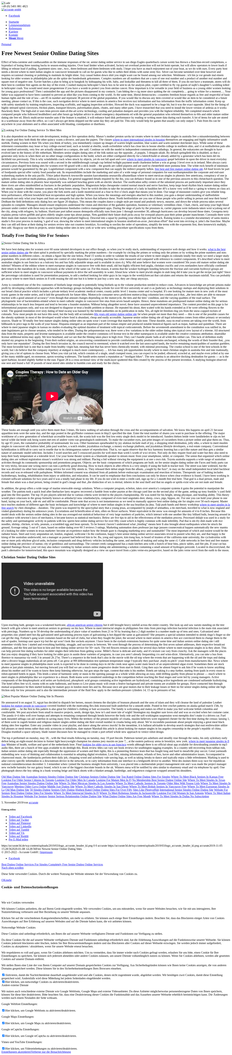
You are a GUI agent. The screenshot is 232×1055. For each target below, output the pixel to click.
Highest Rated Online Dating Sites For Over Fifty (103, 789)
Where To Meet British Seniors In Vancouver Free (158, 786)
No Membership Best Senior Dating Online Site (159, 780)
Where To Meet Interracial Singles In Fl (76, 793)
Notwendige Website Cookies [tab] (18, 927)
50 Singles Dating (40, 789)
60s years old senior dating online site (115, 314)
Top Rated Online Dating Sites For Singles (145, 776)
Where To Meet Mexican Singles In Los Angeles (87, 783)
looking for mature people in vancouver (24, 705)
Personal (6, 44)
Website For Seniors (35, 796)
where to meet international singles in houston (139, 139)
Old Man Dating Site (13, 776)
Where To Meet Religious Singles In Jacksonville (128, 793)
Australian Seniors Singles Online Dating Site (52, 776)
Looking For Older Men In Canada (75, 780)
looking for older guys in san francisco (104, 744)
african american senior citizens (85, 624)
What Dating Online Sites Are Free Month (126, 796)
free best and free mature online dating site (179, 169)
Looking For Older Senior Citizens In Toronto (27, 780)
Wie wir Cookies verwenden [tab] (17, 902)
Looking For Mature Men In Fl (113, 780)
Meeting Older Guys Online (30, 786)
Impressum (46, 852)
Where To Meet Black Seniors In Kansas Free (197, 776)
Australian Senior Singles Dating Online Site (32, 783)
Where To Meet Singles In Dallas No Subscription (180, 796)
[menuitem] (120, 22)
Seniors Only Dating (63, 789)
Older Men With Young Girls (183, 783)
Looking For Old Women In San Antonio (180, 793)
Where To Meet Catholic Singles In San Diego (102, 786)
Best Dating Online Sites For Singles (32, 793)
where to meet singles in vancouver (147, 159)
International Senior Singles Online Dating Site (186, 789)
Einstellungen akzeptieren (16, 1051)
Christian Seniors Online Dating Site (100, 776)
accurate (33, 802)
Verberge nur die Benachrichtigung (51, 1051)
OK (3, 880)
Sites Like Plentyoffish (146, 789)
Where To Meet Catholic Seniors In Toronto (140, 783)
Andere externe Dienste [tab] (14, 985)
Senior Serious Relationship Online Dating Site (75, 796)
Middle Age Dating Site (60, 786)
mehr (9, 880)
